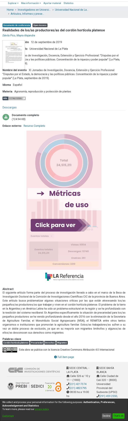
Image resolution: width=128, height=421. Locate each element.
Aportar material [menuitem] (52, 3)
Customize (8, 415)
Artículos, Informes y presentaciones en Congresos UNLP (27, 13)
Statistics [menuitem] (69, 3)
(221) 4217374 (77, 384)
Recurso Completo (34, 125)
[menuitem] (13, 3)
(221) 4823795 (77, 388)
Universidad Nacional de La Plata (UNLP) (71, 9)
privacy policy (42, 409)
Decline (106, 415)
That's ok (118, 415)
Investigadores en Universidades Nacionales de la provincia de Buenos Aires (34, 9)
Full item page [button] (65, 357)
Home (10, 9)
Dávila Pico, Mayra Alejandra (18, 35)
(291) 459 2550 (108, 396)
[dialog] (64, 410)
